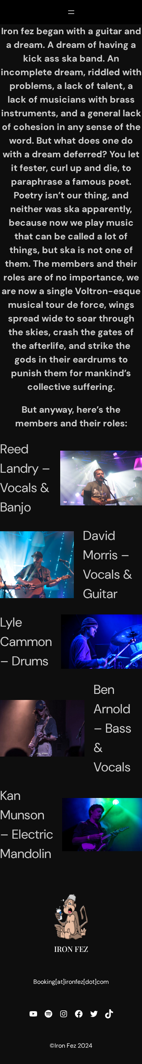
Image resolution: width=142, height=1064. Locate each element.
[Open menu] (71, 12)
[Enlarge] (132, 460)
